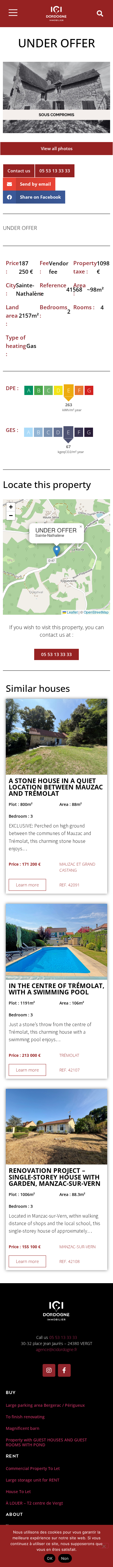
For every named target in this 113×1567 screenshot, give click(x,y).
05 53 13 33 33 (63, 1337)
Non (65, 1558)
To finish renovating (25, 1416)
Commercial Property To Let (33, 1468)
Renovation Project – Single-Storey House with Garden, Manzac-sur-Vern (55, 1177)
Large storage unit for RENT (32, 1480)
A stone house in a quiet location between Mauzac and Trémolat (56, 787)
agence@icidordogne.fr (56, 1349)
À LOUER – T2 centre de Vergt (34, 1503)
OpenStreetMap (96, 612)
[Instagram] (49, 1370)
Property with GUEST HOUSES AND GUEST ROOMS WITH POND (46, 1442)
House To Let (18, 1491)
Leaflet (72, 612)
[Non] (104, 1545)
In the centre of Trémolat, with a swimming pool (56, 988)
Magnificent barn (22, 1428)
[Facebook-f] (64, 1370)
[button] (100, 13)
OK (49, 1558)
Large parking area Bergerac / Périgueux (45, 1405)
